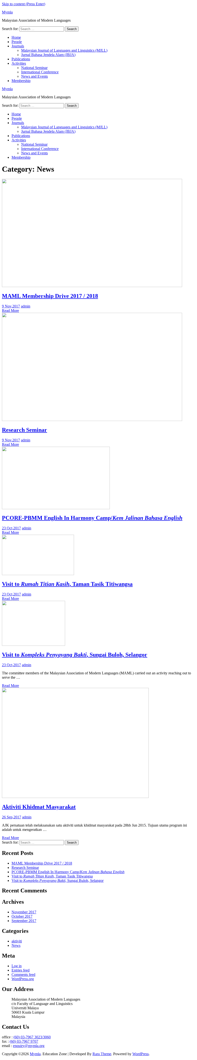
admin (25, 306)
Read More (10, 310)
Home (16, 37)
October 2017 (22, 916)
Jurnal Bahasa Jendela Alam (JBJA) (48, 55)
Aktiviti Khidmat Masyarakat (39, 807)
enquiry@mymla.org (28, 1046)
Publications (21, 59)
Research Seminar (24, 430)
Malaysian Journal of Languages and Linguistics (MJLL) (64, 50)
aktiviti (17, 941)
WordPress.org (23, 979)
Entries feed (21, 970)
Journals (18, 46)
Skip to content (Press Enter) (23, 4)
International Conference (40, 72)
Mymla (7, 12)
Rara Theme (101, 1054)
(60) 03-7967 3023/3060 (32, 1037)
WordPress (140, 1054)
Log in (17, 966)
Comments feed (23, 974)
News (16, 945)
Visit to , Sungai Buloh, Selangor (74, 655)
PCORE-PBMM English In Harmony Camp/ (92, 518)
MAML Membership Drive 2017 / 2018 (50, 296)
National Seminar (34, 68)
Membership (21, 81)
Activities (19, 63)
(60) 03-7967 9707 (24, 1041)
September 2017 (24, 921)
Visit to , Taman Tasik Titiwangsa (67, 584)
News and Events (34, 76)
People (17, 42)
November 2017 (24, 912)
